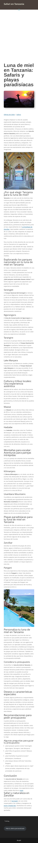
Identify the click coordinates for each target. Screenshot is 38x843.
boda (21, 790)
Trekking (7, 821)
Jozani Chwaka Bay (10, 806)
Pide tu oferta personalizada (15, 828)
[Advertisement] (19, 31)
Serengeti (14, 801)
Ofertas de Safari (9, 114)
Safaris (18, 114)
